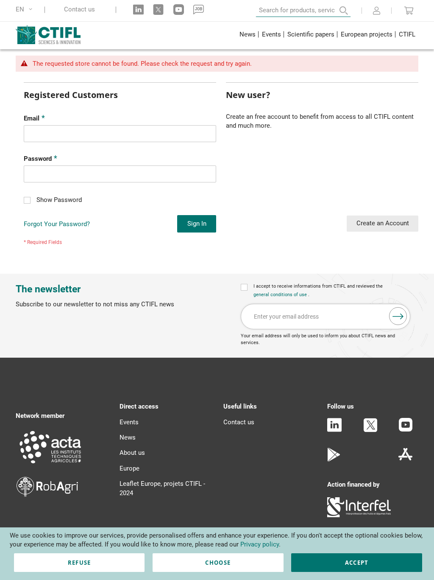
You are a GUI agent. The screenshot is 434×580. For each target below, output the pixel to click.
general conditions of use (280, 294)
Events (129, 422)
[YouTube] (405, 429)
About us (132, 453)
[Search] (338, 10)
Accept (357, 562)
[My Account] (376, 11)
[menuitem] (247, 35)
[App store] (405, 459)
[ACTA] (50, 464)
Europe (129, 468)
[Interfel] (359, 515)
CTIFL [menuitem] (407, 34)
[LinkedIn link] (138, 9)
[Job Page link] (198, 9)
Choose (218, 562)
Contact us (79, 9)
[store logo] (54, 34)
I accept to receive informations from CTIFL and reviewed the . (318, 290)
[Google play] (334, 459)
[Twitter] (370, 430)
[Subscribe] (398, 316)
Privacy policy (259, 544)
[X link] (158, 9)
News (128, 437)
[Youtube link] (178, 9)
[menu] (327, 35)
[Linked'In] (334, 430)
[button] (25, 9)
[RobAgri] (47, 495)
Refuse (79, 562)
